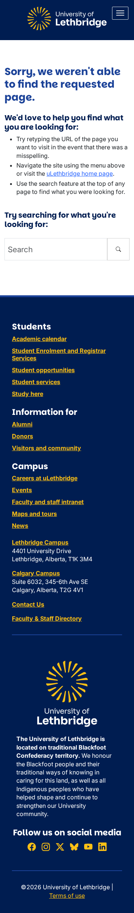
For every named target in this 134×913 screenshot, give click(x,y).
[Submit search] (118, 249)
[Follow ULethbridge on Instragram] (46, 847)
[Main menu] (120, 13)
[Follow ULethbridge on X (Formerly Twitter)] (60, 847)
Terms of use (67, 895)
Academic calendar (39, 338)
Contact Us (28, 604)
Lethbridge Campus (40, 542)
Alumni (22, 424)
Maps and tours (34, 513)
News (20, 525)
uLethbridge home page (80, 173)
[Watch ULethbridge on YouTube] (88, 847)
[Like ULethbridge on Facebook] (32, 847)
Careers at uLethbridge (44, 478)
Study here (27, 393)
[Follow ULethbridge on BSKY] (74, 847)
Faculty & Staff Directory (47, 618)
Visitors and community (46, 448)
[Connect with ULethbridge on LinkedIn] (102, 847)
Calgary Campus (36, 573)
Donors (22, 436)
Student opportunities (43, 370)
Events (22, 490)
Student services (36, 382)
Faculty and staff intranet (48, 502)
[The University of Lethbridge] (67, 693)
